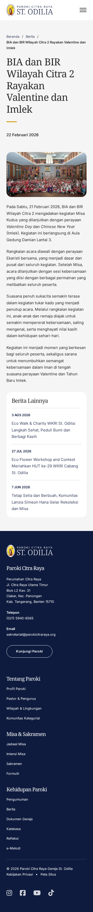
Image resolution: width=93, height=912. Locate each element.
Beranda (12, 37)
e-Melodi (13, 848)
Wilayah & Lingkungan (24, 708)
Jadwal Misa (16, 744)
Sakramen (14, 764)
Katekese (13, 829)
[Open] (83, 10)
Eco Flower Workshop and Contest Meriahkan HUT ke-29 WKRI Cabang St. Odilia (45, 466)
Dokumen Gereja (19, 819)
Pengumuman (17, 799)
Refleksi (12, 838)
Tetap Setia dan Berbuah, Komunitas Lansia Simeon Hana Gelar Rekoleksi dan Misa (45, 502)
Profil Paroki (16, 689)
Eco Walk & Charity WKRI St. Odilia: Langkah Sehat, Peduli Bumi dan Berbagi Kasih (44, 430)
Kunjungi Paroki (29, 651)
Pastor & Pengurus (21, 699)
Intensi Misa (15, 754)
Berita (30, 37)
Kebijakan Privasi (19, 874)
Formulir (12, 774)
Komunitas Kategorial (23, 718)
